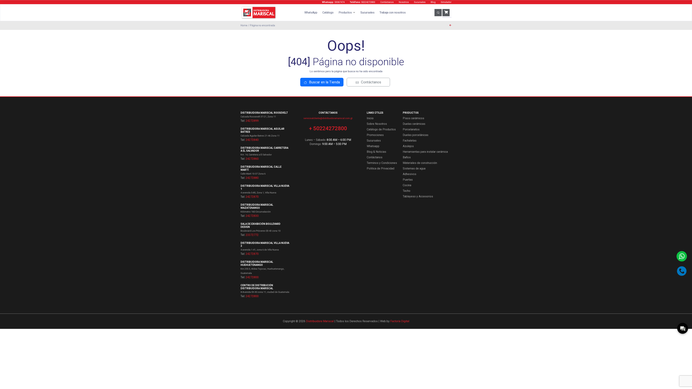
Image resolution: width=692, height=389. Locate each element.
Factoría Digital (399, 321)
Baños (407, 157)
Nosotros (404, 2)
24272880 (252, 178)
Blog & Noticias (376, 151)
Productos (345, 12)
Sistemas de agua (414, 168)
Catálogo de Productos (381, 129)
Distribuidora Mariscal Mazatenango (257, 206)
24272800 (252, 277)
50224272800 (362, 2)
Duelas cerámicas (414, 124)
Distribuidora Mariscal (320, 321)
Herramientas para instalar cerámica (425, 151)
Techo (406, 191)
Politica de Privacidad (380, 168)
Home (244, 25)
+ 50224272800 (328, 128)
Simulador (446, 2)
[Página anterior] (450, 25)
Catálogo (328, 12)
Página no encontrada (262, 25)
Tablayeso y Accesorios (418, 196)
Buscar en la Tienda (324, 82)
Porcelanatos (411, 129)
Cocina (407, 185)
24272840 (252, 140)
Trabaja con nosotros (393, 12)
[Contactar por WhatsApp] (681, 256)
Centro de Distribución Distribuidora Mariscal (257, 287)
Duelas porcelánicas (415, 135)
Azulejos (408, 146)
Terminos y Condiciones (382, 163)
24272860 (252, 158)
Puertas (408, 179)
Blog (433, 2)
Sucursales (419, 2)
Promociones (375, 135)
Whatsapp (373, 146)
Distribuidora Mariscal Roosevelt (264, 112)
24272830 (252, 216)
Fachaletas (409, 140)
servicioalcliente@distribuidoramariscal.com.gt (327, 118)
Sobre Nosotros (377, 124)
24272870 (252, 196)
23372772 (252, 235)
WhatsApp (310, 12)
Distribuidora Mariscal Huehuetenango (257, 263)
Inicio (370, 118)
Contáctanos (387, 2)
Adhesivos (409, 174)
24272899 (252, 120)
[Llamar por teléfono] (681, 271)
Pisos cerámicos (413, 118)
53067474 (333, 2)
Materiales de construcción (420, 163)
